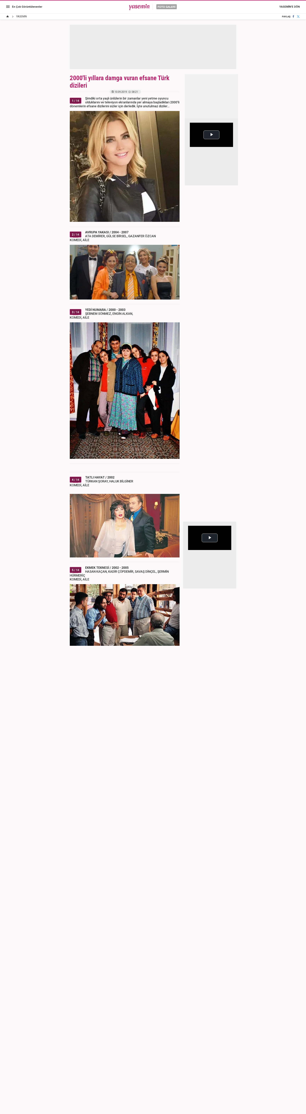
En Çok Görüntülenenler (27, 6)
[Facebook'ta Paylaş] (293, 16)
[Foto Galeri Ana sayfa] (7, 16)
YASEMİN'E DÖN (289, 6)
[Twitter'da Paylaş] (298, 16)
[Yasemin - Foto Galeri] (153, 6)
